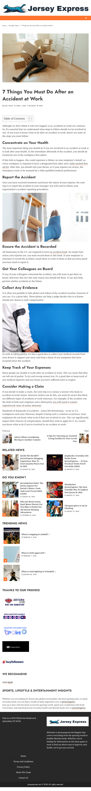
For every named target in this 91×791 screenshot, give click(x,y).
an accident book (58, 251)
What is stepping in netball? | (12, 536)
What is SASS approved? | (12, 554)
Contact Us (23, 777)
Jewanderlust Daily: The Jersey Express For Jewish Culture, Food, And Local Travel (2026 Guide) (10, 490)
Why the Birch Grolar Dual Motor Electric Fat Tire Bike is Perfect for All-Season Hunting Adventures (10, 508)
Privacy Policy (23, 767)
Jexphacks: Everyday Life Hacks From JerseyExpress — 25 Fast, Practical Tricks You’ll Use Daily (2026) (55, 462)
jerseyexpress (78, 708)
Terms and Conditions (23, 761)
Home (23, 756)
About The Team (23, 772)
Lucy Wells (8, 106)
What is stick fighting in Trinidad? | (12, 573)
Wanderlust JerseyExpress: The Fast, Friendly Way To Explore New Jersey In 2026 (55, 490)
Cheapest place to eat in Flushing (55, 508)
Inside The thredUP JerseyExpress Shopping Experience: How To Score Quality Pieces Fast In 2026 (10, 462)
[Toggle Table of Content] (28, 119)
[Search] (86, 18)
